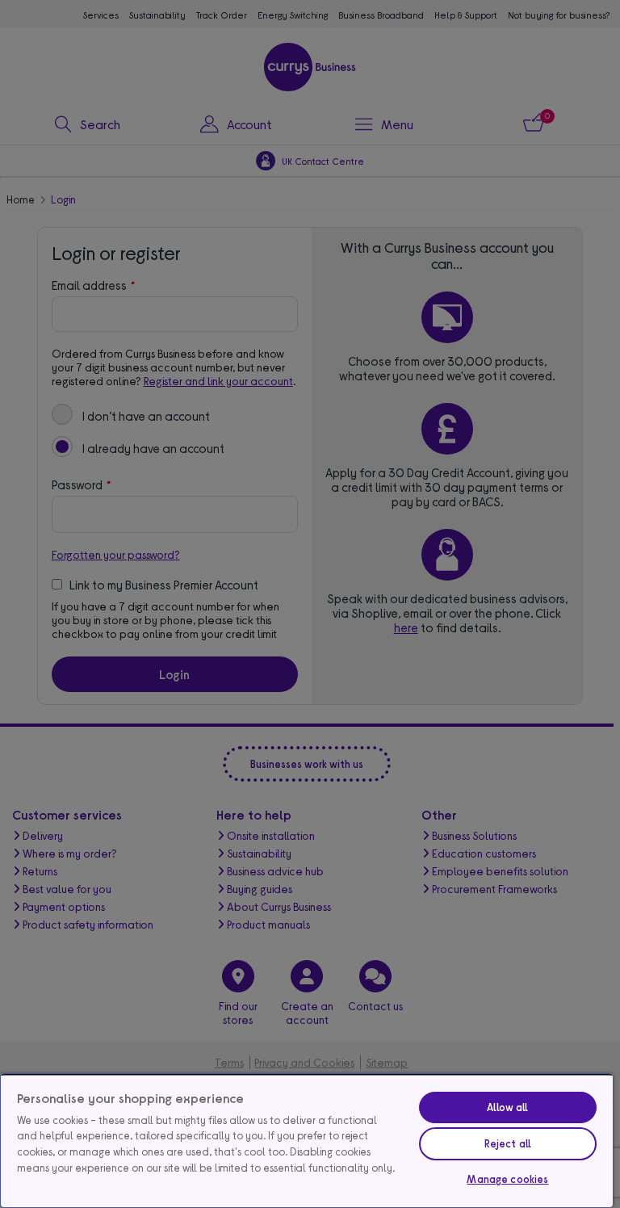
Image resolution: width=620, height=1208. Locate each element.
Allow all (507, 1107)
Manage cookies (507, 1178)
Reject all (507, 1143)
